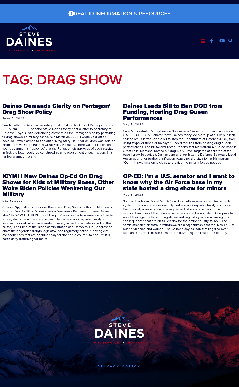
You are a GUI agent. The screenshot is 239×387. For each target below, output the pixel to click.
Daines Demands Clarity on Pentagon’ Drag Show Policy (56, 108)
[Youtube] (222, 41)
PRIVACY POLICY (119, 366)
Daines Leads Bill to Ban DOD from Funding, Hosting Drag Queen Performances (173, 111)
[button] (203, 41)
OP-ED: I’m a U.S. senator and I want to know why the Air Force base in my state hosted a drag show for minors (179, 182)
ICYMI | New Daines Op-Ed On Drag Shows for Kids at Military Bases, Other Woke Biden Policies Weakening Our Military (58, 185)
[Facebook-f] (211, 41)
